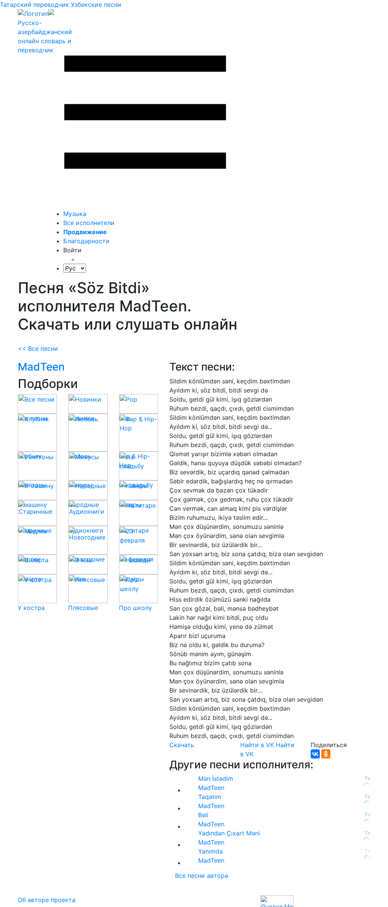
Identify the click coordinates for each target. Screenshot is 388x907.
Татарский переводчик (34, 4)
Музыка (74, 213)
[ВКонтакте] (315, 753)
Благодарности (86, 241)
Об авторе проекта (46, 900)
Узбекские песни (96, 4)
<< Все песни (38, 348)
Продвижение (85, 232)
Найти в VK (257, 745)
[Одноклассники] (325, 753)
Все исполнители (88, 223)
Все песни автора (201, 875)
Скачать (181, 745)
